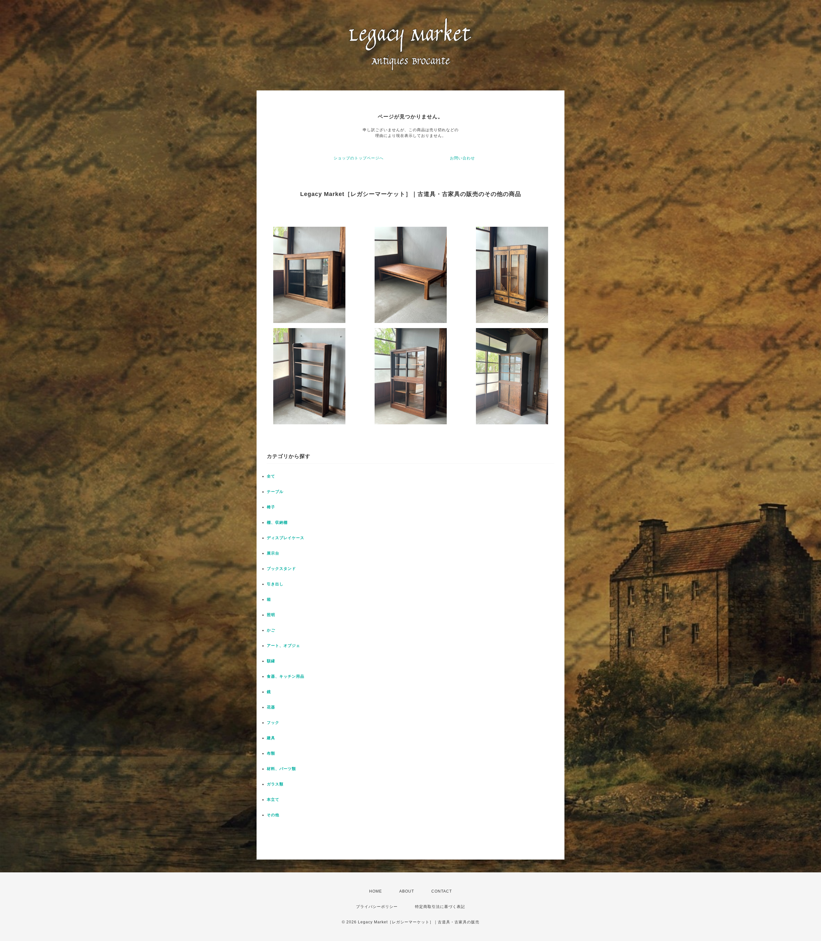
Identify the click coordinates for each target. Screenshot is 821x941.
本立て (273, 799)
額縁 (271, 661)
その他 (273, 815)
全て (271, 476)
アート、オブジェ (283, 645)
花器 (271, 707)
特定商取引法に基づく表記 (440, 906)
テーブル (275, 491)
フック (273, 722)
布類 (271, 753)
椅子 (271, 507)
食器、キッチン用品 (285, 676)
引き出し (275, 584)
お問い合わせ (462, 158)
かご (271, 630)
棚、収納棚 (277, 522)
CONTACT (441, 891)
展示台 (273, 553)
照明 (271, 615)
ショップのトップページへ (359, 158)
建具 (271, 738)
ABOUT (406, 891)
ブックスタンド (281, 568)
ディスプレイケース (285, 538)
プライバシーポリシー (377, 906)
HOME (375, 891)
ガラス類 (275, 784)
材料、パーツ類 (281, 769)
